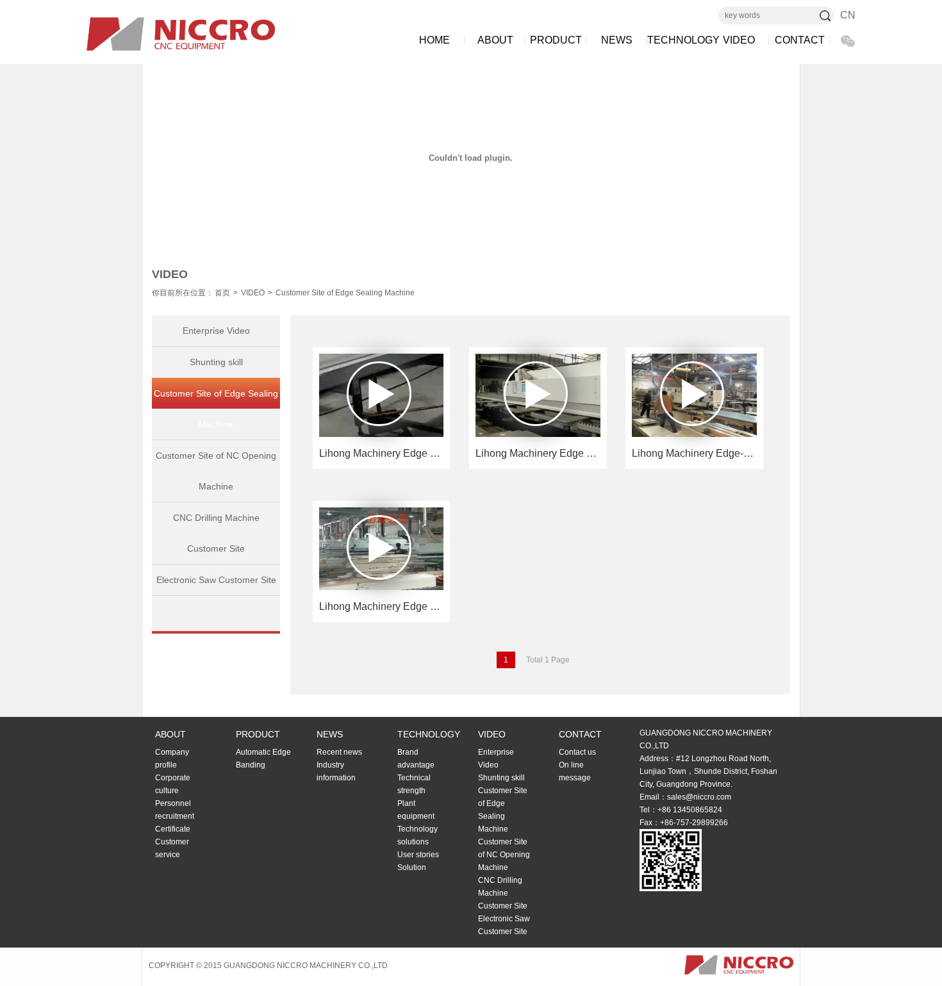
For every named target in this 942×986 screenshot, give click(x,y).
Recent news (339, 752)
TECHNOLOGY (677, 40)
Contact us (577, 752)
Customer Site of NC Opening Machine (216, 470)
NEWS (616, 40)
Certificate (172, 829)
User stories (418, 854)
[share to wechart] (847, 41)
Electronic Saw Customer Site (216, 580)
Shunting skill (216, 362)
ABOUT (495, 40)
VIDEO (739, 40)
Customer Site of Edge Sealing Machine (345, 292)
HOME (434, 40)
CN (847, 15)
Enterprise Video (216, 330)
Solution (411, 867)
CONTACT (800, 40)
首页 (222, 292)
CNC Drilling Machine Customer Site (216, 533)
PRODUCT (556, 40)
